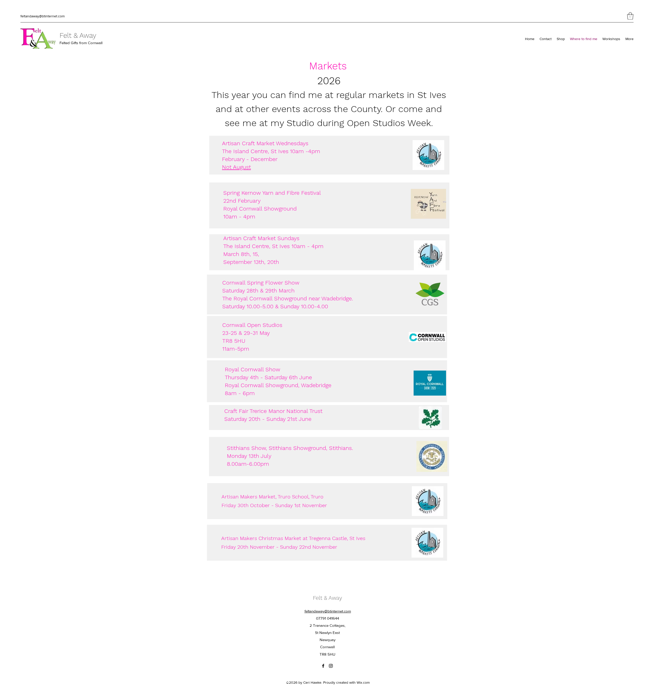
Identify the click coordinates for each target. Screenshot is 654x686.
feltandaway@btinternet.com (42, 16)
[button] (630, 16)
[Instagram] (330, 665)
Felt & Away (78, 35)
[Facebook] (323, 665)
